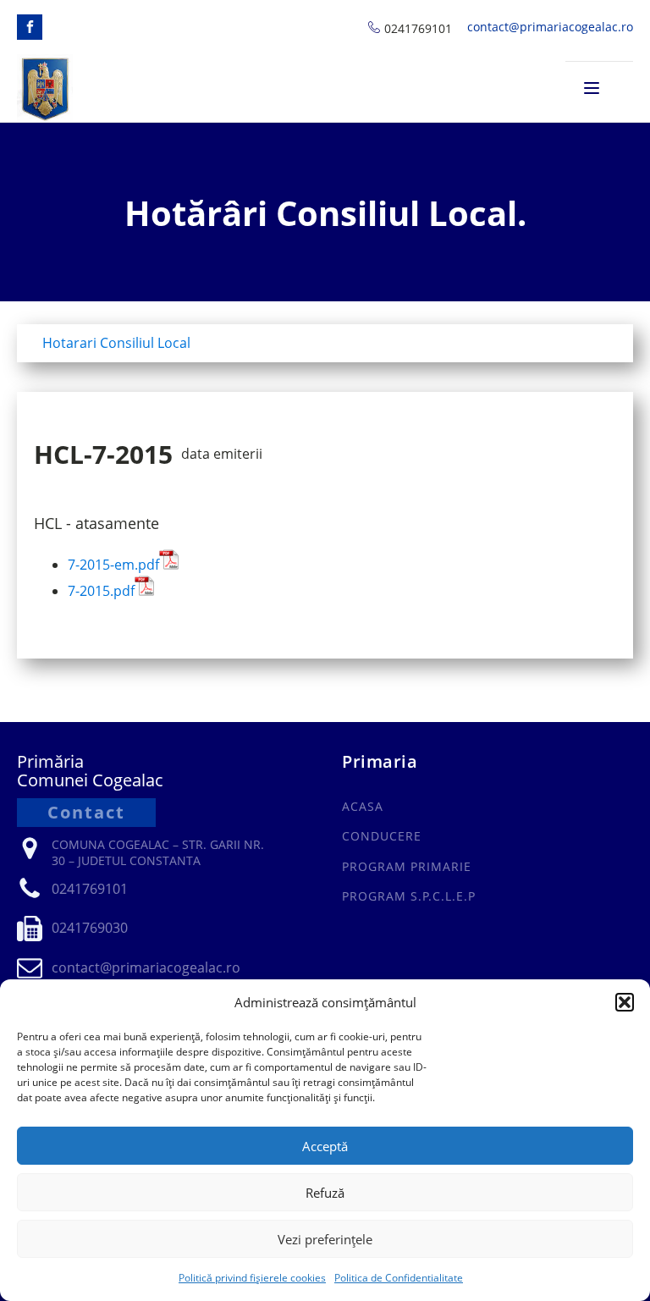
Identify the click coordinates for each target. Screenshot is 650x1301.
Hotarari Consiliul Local (116, 343)
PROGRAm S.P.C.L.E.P (409, 896)
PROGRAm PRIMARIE (406, 866)
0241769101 (418, 28)
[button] (624, 1002)
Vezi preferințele (325, 1239)
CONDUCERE (381, 836)
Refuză (325, 1192)
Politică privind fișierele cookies (252, 1278)
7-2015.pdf (101, 591)
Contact (86, 812)
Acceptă (325, 1146)
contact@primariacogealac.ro (550, 27)
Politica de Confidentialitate (398, 1278)
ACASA (362, 806)
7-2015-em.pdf (113, 564)
